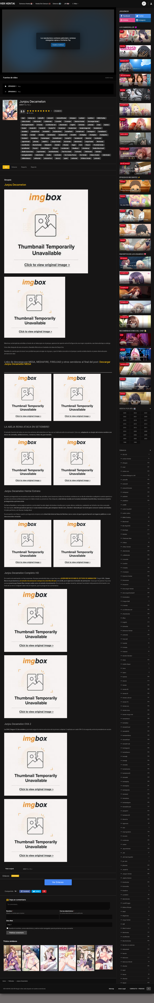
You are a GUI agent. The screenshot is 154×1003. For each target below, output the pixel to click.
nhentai (57, 145)
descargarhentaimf (27, 125)
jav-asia (124, 861)
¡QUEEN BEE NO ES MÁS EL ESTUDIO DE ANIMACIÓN (78, 578)
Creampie (68, 121)
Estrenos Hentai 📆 (25, 4)
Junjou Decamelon (15, 184)
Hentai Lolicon (126, 698)
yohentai (97, 158)
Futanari (124, 651)
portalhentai (25, 148)
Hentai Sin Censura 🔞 (43, 4)
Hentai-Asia (72, 128)
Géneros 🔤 (57, 4)
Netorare (125, 957)
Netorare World (127, 962)
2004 (124, 438)
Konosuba (125, 886)
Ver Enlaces (57, 882)
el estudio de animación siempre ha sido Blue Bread (38, 581)
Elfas (124, 618)
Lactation (125, 895)
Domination (125, 597)
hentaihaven (102, 131)
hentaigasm (91, 131)
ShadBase (75, 148)
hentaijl (33, 135)
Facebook (126, 16)
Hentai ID (42, 128)
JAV (123, 853)
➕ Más (74, 4)
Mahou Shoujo (126, 907)
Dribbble (125, 20)
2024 (135, 413)
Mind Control (126, 928)
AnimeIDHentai (61, 118)
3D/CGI (124, 454)
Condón (124, 563)
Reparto (24, 167)
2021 (135, 416)
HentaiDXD (46, 131)
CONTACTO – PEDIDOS (137, 988)
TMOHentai (88, 151)
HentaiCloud (35, 131)
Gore (124, 668)
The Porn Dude (66, 151)
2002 (145, 438)
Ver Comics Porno (70, 155)
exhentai (90, 125)
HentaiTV (68, 138)
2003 (135, 438)
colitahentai (48, 121)
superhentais (41, 151)
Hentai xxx (62, 128)
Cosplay (124, 568)
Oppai (73, 145)
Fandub (124, 643)
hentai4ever (97, 128)
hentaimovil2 (63, 135)
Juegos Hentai (55, 141)
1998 (124, 442)
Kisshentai (67, 141)
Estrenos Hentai (127, 630)
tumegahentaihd (27, 155)
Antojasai (72, 118)
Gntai (98, 125)
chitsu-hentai (26, 121)
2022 (124, 416)
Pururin (35, 148)
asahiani (81, 118)
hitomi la (88, 138)
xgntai (65, 158)
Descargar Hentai (93, 121)
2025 (124, 413)
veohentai (58, 155)
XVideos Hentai (85, 158)
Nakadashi (48, 145)
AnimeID (50, 118)
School (55, 148)
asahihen (90, 118)
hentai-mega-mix (85, 128)
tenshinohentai (53, 151)
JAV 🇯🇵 (66, 4)
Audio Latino (126, 513)
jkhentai (35, 141)
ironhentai (98, 138)
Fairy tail (124, 639)
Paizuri (88, 145)
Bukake (124, 534)
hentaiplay (83, 135)
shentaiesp (85, 148)
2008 (145, 431)
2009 (135, 431)
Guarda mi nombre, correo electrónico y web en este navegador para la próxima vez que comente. (41, 928)
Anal (23, 118)
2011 (145, 427)
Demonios (125, 580)
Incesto (124, 836)
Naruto (124, 953)
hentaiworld (78, 138)
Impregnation (126, 832)
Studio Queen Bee (27, 151)
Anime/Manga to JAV (128, 475)
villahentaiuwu (26, 158)
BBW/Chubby (101, 118)
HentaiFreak (80, 131)
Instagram (142, 20)
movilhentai (25, 145)
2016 (124, 424)
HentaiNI (73, 135)
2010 (124, 431)
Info (6, 167)
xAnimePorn (48, 158)
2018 (135, 420)
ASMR (124, 505)
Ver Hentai (83, 155)
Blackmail (125, 521)
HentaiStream (57, 138)
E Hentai (39, 125)
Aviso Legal (122, 988)
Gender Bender (127, 656)
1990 (135, 442)
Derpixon (125, 584)
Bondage (125, 530)
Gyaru (124, 672)
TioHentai (78, 151)
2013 (124, 427)
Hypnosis (125, 823)
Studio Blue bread (98, 148)
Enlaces (14, 167)
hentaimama (51, 135)
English (73, 125)
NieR (123, 970)
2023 (145, 413)
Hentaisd (24, 138)
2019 (124, 420)
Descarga (15, 876)
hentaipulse (103, 135)
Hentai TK (52, 128)
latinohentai (77, 141)
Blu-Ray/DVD (126, 526)
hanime (106, 125)
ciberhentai (37, 121)
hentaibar (24, 131)
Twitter (141, 16)
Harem (124, 681)
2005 (145, 435)
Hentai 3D (33, 128)
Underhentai (39, 155)
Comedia (58, 121)
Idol (123, 827)
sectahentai (64, 148)
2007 (124, 435)
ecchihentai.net (51, 125)
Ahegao (124, 463)
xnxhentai (74, 158)
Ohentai (65, 145)
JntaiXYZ (44, 141)
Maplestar (125, 916)
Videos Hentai (94, 155)
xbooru (58, 158)
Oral (80, 145)
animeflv (41, 118)
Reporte (33, 167)
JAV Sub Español (127, 857)
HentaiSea (34, 138)
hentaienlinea (57, 131)
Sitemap (111, 988)
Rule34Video (45, 148)
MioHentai (100, 141)
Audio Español (126, 509)
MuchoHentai (37, 145)
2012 (135, 427)
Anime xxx (31, 118)
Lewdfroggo (126, 903)
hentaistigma (45, 138)
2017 (145, 420)
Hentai (24, 128)
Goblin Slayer (126, 664)
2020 (145, 416)
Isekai (124, 844)
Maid (124, 911)
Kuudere (125, 890)
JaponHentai (25, 141)
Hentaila (41, 135)
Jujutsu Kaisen (126, 878)
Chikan (124, 542)
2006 (135, 435)
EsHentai (81, 125)
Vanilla (49, 155)
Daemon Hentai (79, 121)
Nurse (124, 974)
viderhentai (106, 155)
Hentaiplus (93, 135)
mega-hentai (89, 141)
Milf (123, 924)
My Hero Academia (128, 945)
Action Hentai (126, 459)
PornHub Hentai (98, 145)
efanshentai (63, 125)
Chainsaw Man (126, 538)
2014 (145, 424)
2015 (135, 424)
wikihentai (37, 158)
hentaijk (24, 135)
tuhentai (98, 151)
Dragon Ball (126, 601)
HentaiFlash (68, 131)
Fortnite (124, 647)
